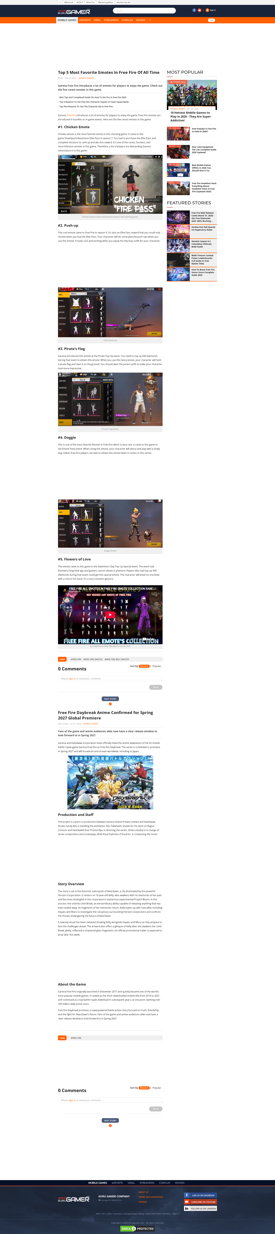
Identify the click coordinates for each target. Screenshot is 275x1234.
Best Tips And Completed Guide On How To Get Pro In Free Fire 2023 (92, 97)
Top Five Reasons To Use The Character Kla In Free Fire (86, 106)
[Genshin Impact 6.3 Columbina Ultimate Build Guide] (178, 246)
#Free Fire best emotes (117, 659)
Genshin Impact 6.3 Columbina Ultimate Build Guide (201, 244)
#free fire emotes (93, 659)
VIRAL (97, 20)
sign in (71, 678)
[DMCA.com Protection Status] (137, 1231)
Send (155, 687)
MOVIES (140, 20)
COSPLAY (127, 20)
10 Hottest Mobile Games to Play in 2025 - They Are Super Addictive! (190, 116)
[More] (150, 20)
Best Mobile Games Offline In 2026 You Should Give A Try (201, 168)
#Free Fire (90, 2)
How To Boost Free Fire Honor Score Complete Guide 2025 (203, 272)
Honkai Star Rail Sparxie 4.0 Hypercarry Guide (203, 228)
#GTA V (80, 2)
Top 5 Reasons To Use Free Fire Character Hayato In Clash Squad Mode (94, 102)
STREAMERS (111, 20)
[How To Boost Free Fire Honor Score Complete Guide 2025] (178, 274)
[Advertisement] (110, 47)
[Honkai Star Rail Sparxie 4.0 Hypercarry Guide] (178, 231)
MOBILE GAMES (67, 20)
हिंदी (211, 20)
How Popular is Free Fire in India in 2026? (204, 130)
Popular (157, 666)
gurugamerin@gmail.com (112, 1200)
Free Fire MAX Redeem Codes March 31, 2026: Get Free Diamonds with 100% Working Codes (202, 216)
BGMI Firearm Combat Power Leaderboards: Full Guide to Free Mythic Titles (202, 259)
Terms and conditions (151, 1197)
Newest (144, 666)
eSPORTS (85, 20)
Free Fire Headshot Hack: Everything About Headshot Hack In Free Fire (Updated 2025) (204, 187)
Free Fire (71, 115)
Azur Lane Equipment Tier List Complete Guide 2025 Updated (204, 150)
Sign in (213, 10)
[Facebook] (194, 10)
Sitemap (143, 1201)
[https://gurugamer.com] (74, 1199)
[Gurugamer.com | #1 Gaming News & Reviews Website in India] (74, 11)
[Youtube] (199, 10)
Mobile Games (86, 78)
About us (143, 1192)
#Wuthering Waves (105, 2)
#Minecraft (68, 2)
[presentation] (68, 659)
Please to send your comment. (81, 678)
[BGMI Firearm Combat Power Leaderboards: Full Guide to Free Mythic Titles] (178, 260)
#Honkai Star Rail (124, 2)
